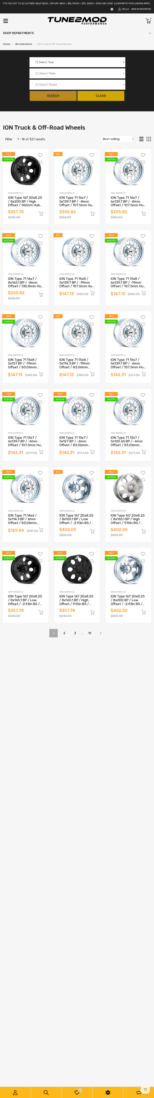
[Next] (100, 633)
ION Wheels (15, 193)
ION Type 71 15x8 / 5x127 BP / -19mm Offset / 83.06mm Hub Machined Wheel (24, 365)
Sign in (135, 9)
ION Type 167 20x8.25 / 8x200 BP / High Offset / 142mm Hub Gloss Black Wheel (25, 203)
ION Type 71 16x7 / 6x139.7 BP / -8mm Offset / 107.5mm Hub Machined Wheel (128, 203)
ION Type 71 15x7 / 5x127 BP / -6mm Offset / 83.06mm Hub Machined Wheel (75, 443)
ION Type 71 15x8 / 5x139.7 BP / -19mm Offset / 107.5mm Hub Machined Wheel (76, 284)
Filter (8, 139)
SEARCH (53, 96)
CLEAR (101, 96)
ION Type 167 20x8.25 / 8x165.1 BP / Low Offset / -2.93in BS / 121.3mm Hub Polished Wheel (76, 522)
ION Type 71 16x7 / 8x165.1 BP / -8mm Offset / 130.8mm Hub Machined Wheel (25, 284)
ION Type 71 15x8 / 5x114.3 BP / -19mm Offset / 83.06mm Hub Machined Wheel (75, 365)
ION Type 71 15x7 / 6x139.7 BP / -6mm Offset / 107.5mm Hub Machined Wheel (25, 443)
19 (89, 633)
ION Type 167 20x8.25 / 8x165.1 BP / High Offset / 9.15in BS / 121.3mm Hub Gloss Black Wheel (76, 603)
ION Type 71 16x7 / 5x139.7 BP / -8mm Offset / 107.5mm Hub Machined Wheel (76, 203)
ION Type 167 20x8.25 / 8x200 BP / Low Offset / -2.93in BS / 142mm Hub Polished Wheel (128, 603)
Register (145, 9)
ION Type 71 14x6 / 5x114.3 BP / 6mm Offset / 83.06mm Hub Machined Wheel (24, 521)
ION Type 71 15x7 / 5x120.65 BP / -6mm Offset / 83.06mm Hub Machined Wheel (127, 443)
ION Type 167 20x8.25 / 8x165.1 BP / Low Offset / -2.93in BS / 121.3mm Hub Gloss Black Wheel (25, 603)
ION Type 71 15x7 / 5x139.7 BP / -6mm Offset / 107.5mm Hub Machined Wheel (128, 365)
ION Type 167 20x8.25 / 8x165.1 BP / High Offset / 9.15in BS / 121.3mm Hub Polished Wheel (128, 522)
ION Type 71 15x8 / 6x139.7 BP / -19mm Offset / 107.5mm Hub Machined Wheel (128, 284)
